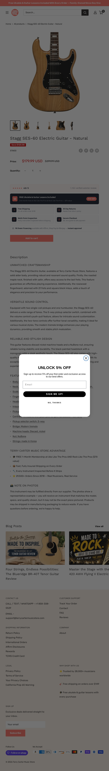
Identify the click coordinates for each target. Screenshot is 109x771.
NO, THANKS (54, 403)
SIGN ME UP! (54, 394)
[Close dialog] (86, 358)
